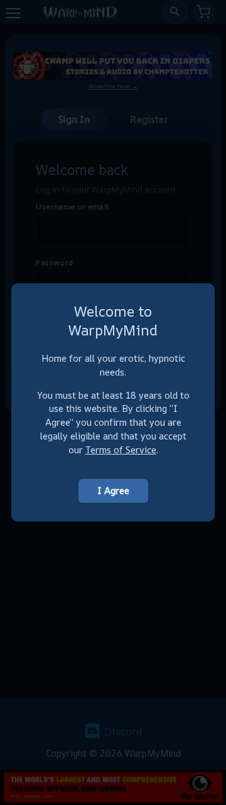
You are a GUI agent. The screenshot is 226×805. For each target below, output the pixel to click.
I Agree (113, 491)
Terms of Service (120, 450)
